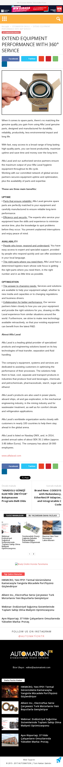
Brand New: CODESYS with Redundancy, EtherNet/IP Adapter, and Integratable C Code (47, 497)
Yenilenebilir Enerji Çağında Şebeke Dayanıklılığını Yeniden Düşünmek (31, 539)
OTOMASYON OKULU (21, 26)
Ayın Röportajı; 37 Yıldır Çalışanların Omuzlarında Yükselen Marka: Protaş (36, 738)
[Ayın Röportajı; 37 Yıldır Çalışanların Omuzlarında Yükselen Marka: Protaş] (10, 740)
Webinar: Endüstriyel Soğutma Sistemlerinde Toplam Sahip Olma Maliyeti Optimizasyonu (11, 542)
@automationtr (31, 636)
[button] (57, 19)
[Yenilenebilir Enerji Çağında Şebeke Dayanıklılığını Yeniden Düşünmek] (31, 528)
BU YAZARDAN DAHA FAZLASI (43, 515)
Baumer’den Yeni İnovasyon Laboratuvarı (50, 538)
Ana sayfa (5, 26)
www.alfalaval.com (11, 455)
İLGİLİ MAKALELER (15, 515)
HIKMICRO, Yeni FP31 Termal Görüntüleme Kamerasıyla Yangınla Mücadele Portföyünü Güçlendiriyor (27, 583)
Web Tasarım (29, 759)
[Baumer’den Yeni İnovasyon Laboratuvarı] (52, 528)
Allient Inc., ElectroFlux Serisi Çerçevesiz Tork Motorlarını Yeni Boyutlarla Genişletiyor (28, 596)
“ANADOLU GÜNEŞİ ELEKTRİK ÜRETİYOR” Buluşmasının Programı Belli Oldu (14, 496)
